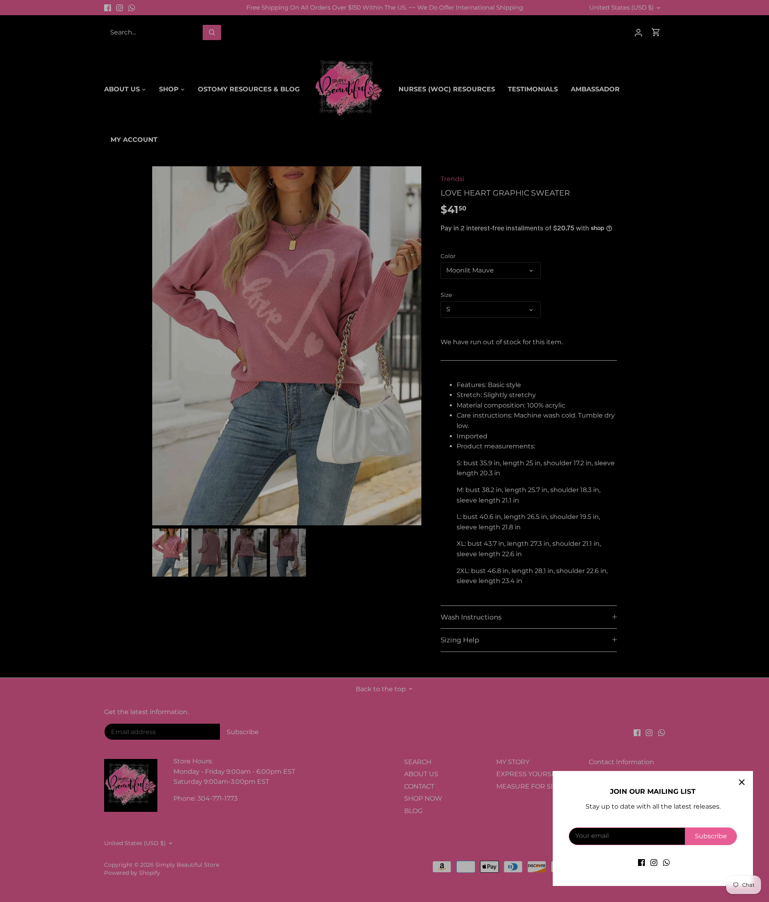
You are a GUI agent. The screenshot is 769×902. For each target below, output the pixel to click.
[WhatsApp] (666, 862)
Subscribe (711, 836)
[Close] (742, 782)
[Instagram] (653, 862)
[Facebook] (641, 862)
